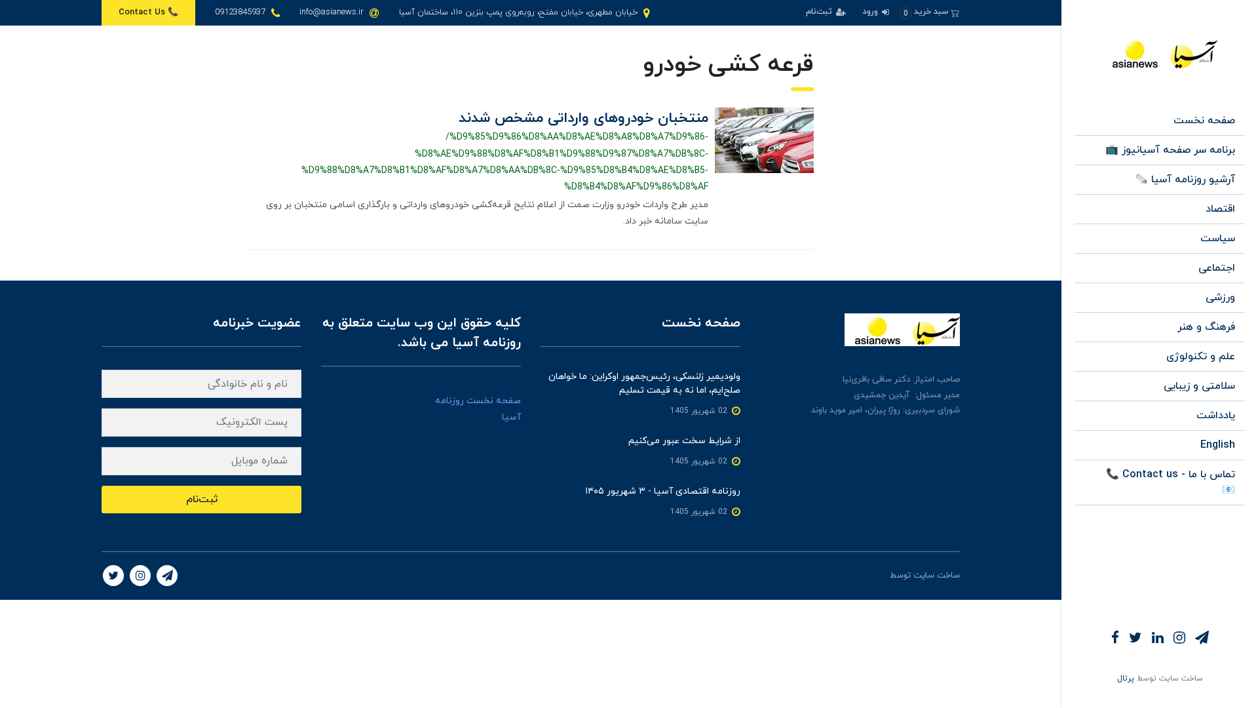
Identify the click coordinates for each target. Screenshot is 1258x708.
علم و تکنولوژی (1200, 356)
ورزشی (1220, 297)
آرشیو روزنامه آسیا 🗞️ (1185, 179)
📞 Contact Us (148, 12)
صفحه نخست (1204, 120)
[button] (929, 12)
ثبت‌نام (820, 12)
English (1217, 445)
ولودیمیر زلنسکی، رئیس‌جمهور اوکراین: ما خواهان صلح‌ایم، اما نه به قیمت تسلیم (644, 383)
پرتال (1125, 678)
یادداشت (1215, 415)
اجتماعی (1216, 268)
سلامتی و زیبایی (1199, 386)
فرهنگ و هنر (1206, 327)
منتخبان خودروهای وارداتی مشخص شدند (583, 118)
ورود (871, 12)
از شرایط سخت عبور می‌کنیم (684, 441)
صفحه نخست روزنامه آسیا (478, 409)
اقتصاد (1220, 209)
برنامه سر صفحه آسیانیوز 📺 (1170, 150)
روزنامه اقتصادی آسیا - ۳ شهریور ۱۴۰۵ (662, 491)
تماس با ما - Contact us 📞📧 (1170, 482)
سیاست (1217, 238)
